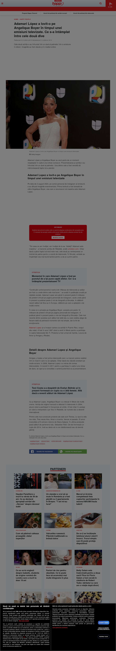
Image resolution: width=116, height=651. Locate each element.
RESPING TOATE (103, 636)
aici (24, 637)
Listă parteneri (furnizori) (60, 627)
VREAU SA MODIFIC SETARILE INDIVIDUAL (104, 628)
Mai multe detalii (24, 621)
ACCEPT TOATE (103, 623)
